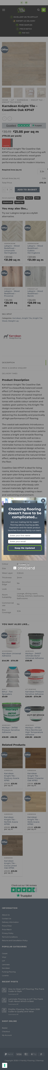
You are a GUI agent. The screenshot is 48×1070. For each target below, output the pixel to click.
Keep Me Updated (25, 548)
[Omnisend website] (24, 566)
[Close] (43, 500)
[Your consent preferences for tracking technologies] (4, 1065)
